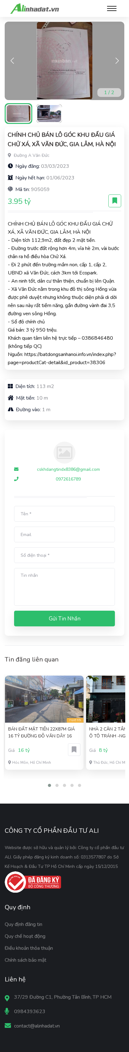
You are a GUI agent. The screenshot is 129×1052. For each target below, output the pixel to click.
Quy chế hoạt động (25, 936)
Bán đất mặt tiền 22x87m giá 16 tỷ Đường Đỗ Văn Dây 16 (41, 732)
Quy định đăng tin (23, 924)
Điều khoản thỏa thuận (29, 948)
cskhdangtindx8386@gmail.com (68, 469)
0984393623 (29, 1011)
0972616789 (68, 479)
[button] (117, 61)
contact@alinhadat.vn (37, 1026)
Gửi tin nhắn (64, 618)
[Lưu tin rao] (114, 200)
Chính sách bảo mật (25, 960)
